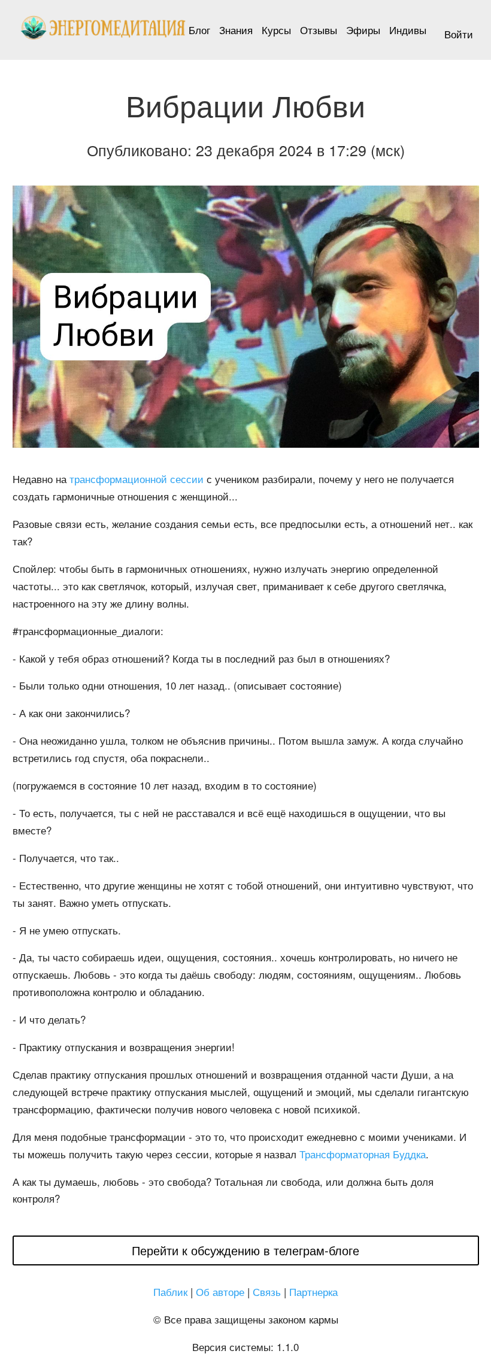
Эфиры (363, 29)
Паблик (170, 1291)
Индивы (407, 29)
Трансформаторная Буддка (362, 1153)
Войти (458, 33)
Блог (199, 29)
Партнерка (313, 1291)
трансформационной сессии (136, 478)
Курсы (276, 29)
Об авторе (220, 1291)
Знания (236, 29)
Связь (267, 1291)
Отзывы (318, 29)
